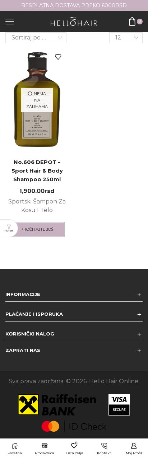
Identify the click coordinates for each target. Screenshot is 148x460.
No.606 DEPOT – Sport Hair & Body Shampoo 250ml (37, 171)
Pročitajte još (37, 229)
